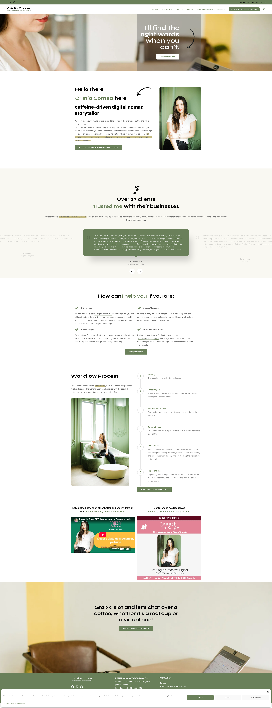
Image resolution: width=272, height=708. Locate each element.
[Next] (140, 271)
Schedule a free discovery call (172, 686)
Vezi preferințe (256, 697)
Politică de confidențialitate (18, 703)
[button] (268, 692)
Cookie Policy (6, 703)
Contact (162, 683)
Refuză (227, 697)
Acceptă (200, 697)
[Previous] (132, 271)
